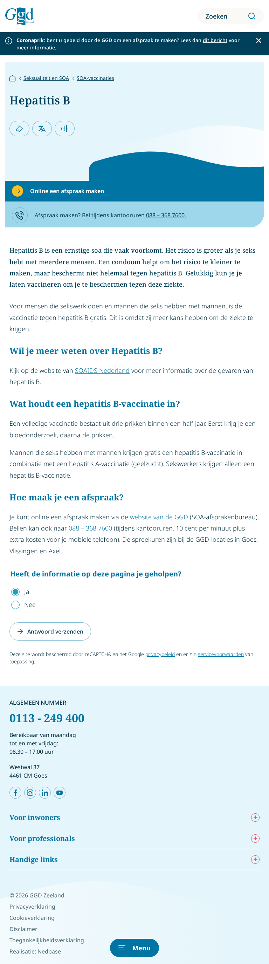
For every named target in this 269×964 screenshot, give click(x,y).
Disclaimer (23, 929)
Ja (26, 591)
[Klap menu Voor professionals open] (255, 838)
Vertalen (42, 128)
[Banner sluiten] (259, 40)
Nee (30, 604)
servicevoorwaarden (221, 654)
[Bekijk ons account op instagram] (30, 793)
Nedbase (49, 951)
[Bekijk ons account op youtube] (59, 793)
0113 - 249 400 (46, 717)
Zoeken (216, 16)
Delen (19, 128)
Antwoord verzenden (55, 631)
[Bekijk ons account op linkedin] (45, 793)
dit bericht (215, 40)
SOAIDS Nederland (102, 370)
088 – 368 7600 (165, 215)
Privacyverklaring (32, 906)
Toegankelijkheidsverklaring (46, 940)
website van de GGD (159, 517)
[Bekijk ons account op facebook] (15, 793)
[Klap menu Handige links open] (255, 859)
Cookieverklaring (32, 918)
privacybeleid (160, 654)
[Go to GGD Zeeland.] (12, 77)
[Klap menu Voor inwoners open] (255, 817)
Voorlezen (65, 128)
